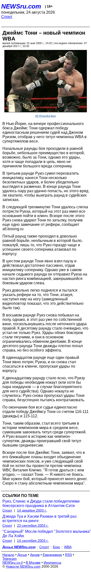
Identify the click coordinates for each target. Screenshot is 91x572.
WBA (68, 547)
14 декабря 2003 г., (32, 510)
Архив (35, 555)
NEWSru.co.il (12, 562)
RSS (68, 555)
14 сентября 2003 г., (33, 541)
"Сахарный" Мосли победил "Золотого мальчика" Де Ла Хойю (46, 533)
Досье (22, 555)
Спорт (6, 17)
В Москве (33, 562)
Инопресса (52, 562)
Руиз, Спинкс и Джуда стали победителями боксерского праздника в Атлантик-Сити (41, 503)
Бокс (56, 547)
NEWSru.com (21, 6)
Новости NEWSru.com (23, 566)
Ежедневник (52, 555)
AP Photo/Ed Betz (45, 115)
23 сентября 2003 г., (33, 525)
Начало (8, 555)
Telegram (9, 559)
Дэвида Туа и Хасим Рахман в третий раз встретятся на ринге (39, 518)
